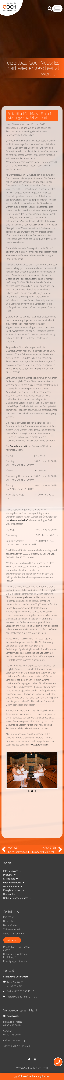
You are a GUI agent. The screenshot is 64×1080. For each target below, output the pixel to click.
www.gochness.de (26, 597)
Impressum (8, 925)
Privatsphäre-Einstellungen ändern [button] (16, 956)
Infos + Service (10, 879)
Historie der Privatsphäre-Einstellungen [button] (15, 964)
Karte (12, 891)
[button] (57, 8)
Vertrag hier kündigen (13, 942)
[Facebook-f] (29, 1068)
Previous (11, 790)
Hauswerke (9, 902)
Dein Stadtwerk (11, 894)
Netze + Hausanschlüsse (15, 906)
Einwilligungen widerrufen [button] (15, 969)
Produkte (8, 883)
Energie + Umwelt (12, 898)
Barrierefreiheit (10, 933)
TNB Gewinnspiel (11, 937)
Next (53, 790)
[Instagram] (35, 1068)
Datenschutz (9, 929)
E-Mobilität (9, 887)
